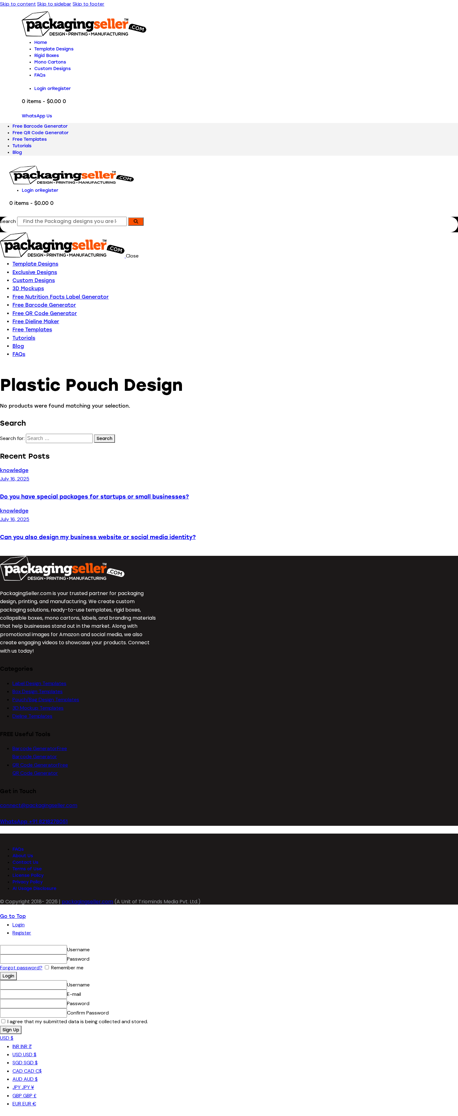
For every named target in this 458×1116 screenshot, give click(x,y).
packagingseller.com (87, 901)
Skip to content (18, 4)
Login (18, 924)
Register (21, 932)
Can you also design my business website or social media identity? (98, 537)
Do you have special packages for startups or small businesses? (94, 496)
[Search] (136, 221)
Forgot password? (21, 967)
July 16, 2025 (14, 478)
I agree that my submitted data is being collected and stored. (77, 1021)
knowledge (14, 470)
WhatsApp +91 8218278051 (34, 822)
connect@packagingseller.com (38, 805)
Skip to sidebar (54, 4)
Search (8, 221)
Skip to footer (88, 4)
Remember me (66, 967)
